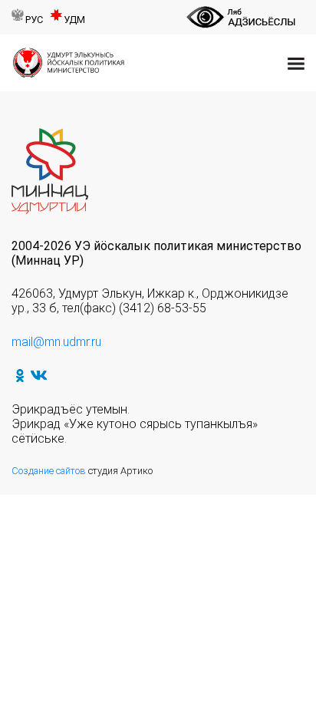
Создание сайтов (49, 470)
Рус (34, 19)
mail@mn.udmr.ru (56, 342)
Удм (74, 19)
